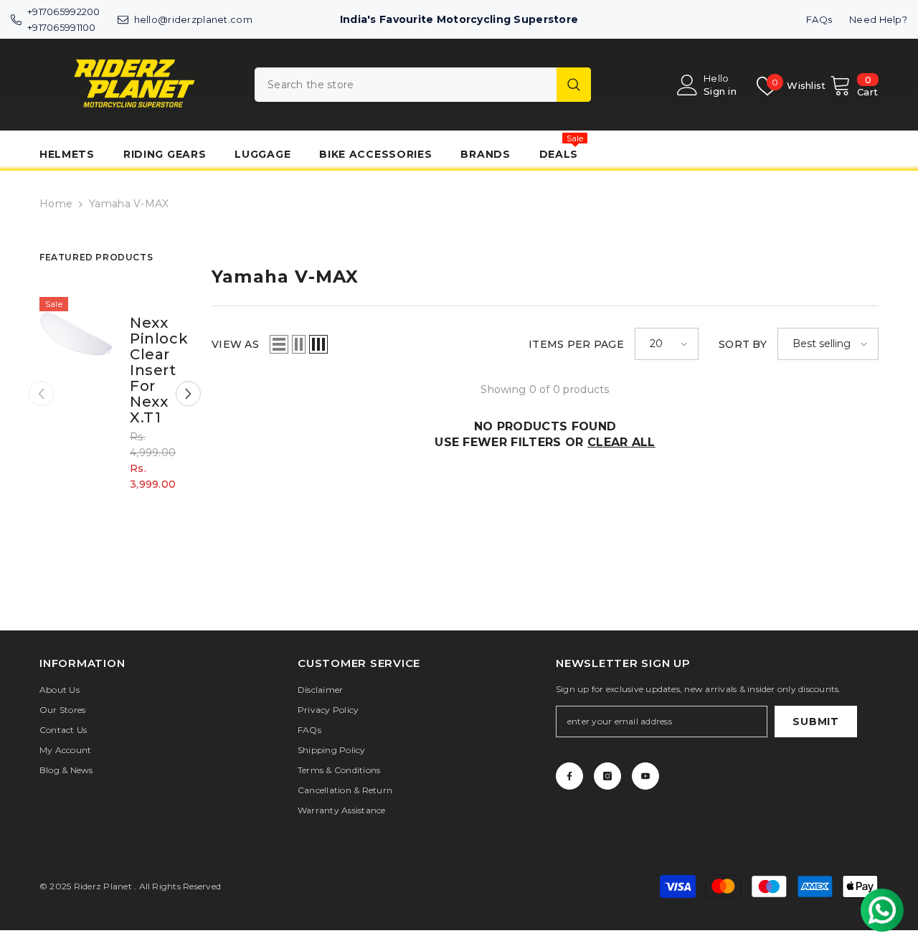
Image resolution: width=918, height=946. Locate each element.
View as (235, 344)
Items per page (576, 344)
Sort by (743, 344)
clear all (621, 442)
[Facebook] (569, 776)
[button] (188, 394)
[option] (115, 404)
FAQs (819, 19)
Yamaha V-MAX (129, 203)
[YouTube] (645, 776)
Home (55, 203)
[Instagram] (607, 776)
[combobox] (406, 84)
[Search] (423, 84)
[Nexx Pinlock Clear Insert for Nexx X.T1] (75, 333)
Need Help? (878, 19)
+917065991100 (61, 27)
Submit (815, 721)
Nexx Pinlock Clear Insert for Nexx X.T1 (151, 370)
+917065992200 (63, 11)
